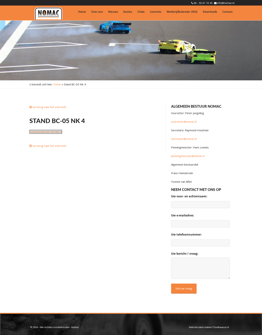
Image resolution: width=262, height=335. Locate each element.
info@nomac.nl (225, 3)
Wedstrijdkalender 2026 (182, 11)
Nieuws (113, 11)
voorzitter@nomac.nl (184, 121)
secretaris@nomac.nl (184, 139)
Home (82, 11)
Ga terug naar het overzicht (49, 107)
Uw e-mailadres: (182, 215)
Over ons (97, 11)
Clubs (141, 11)
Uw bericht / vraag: (184, 254)
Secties (127, 11)
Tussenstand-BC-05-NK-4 (46, 132)
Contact (227, 11)
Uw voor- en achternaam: (189, 196)
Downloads (210, 11)
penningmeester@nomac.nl (187, 156)
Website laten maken (200, 327)
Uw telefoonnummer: (186, 234)
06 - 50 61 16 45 (203, 3)
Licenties (155, 11)
